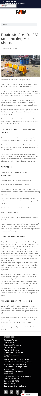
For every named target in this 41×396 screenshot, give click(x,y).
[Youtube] (23, 392)
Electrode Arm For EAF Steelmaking (18, 129)
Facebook (6, 48)
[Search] (35, 24)
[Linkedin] (17, 392)
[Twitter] (11, 392)
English (5, 6)
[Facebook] (6, 392)
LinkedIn (14, 48)
